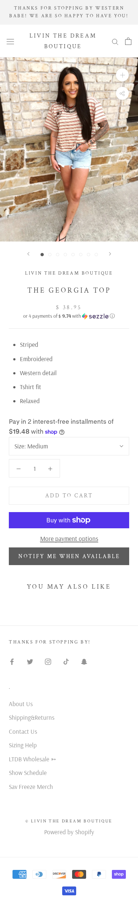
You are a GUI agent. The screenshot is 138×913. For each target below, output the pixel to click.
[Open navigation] (10, 41)
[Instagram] (48, 661)
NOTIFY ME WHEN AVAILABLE (69, 556)
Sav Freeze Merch (31, 786)
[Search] (115, 41)
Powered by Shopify (69, 832)
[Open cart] (128, 41)
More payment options (69, 538)
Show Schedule (28, 772)
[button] (69, 316)
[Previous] (28, 253)
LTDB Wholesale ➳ (32, 759)
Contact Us (23, 731)
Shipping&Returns (31, 717)
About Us (21, 704)
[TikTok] (66, 661)
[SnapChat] (84, 661)
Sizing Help (23, 745)
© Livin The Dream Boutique (68, 821)
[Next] (110, 253)
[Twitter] (30, 661)
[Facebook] (12, 661)
